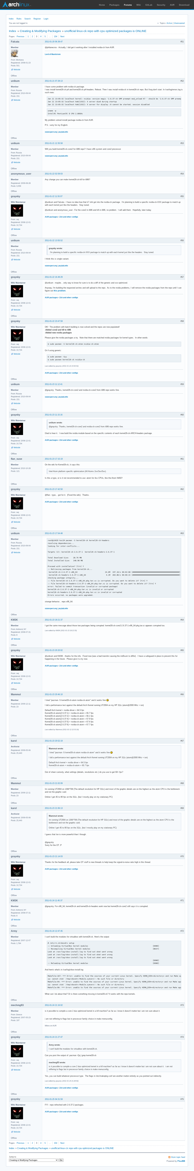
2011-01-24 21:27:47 (54, 1037)
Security (161, 5)
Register (37, 19)
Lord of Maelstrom (53, 54)
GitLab (148, 5)
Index (11, 19)
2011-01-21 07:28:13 (54, 81)
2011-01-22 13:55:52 (54, 240)
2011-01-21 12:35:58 (54, 143)
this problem (60, 291)
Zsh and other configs (68, 217)
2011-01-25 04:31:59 (54, 1099)
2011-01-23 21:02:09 (54, 783)
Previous (20, 36)
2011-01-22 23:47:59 (54, 321)
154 (55, 36)
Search (27, 19)
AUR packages (51, 217)
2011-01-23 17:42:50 (54, 489)
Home (102, 5)
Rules (19, 19)
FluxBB (181, 1161)
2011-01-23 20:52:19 (54, 741)
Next (62, 36)
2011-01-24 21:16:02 (54, 1005)
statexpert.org (51, 132)
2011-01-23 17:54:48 (54, 533)
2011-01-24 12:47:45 (54, 931)
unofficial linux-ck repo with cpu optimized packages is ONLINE (105, 31)
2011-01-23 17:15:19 (54, 459)
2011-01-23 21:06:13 (54, 808)
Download (184, 5)
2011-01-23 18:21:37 (54, 620)
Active (169, 23)
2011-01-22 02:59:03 (54, 174)
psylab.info (63, 132)
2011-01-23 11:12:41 (53, 384)
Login (46, 19)
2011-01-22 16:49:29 (54, 277)
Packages (114, 5)
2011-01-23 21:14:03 (54, 856)
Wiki (138, 5)
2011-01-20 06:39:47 (54, 41)
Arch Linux (16, 5)
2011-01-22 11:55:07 (53, 196)
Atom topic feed (178, 1157)
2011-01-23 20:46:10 (54, 694)
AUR (172, 5)
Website (17, 70)
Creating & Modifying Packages (40, 31)
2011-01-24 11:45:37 (53, 900)
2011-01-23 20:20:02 (54, 650)
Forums (128, 5)
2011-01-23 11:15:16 (53, 415)
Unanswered (179, 23)
